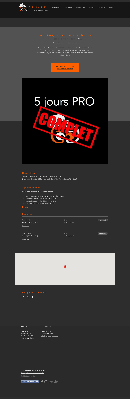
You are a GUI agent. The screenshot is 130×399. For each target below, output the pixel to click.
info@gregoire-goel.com (49, 336)
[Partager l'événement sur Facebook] (23, 297)
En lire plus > (27, 207)
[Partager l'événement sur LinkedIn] (33, 297)
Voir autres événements (65, 69)
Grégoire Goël (37, 7)
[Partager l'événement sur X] (28, 297)
